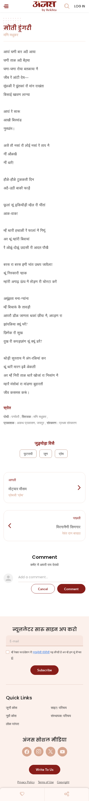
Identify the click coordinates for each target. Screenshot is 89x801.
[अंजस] (44, 6)
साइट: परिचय (59, 707)
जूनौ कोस (11, 707)
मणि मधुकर (11, 34)
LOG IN (79, 6)
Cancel (43, 589)
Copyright (63, 782)
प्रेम (61, 453)
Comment (71, 589)
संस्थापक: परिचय (61, 715)
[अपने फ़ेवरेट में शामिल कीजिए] (22, 793)
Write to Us (44, 769)
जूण (45, 453)
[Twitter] (50, 751)
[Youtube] (62, 751)
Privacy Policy (26, 782)
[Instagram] (38, 751)
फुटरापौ (28, 453)
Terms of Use (46, 782)
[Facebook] (27, 751)
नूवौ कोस (11, 715)
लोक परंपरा (12, 724)
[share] (66, 793)
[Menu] (6, 6)
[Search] (67, 6)
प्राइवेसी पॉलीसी (41, 652)
